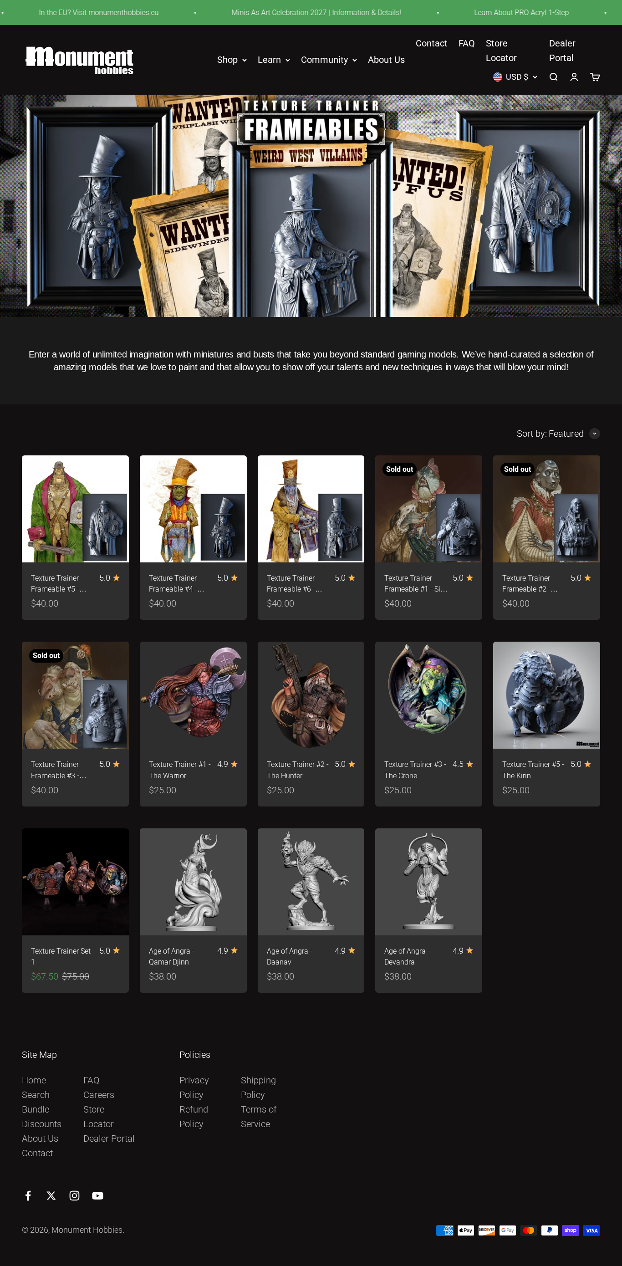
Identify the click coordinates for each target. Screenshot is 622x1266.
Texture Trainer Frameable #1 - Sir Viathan (413, 589)
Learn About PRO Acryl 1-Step (492, 12)
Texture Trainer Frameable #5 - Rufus (55, 589)
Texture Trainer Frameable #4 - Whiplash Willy (173, 589)
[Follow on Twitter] (51, 1195)
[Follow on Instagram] (74, 1195)
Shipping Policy (258, 1087)
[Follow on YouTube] (98, 1195)
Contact (432, 43)
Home (34, 1080)
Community (324, 60)
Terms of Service (259, 1116)
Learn (269, 60)
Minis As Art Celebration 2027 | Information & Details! (287, 12)
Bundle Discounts (41, 1116)
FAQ (467, 43)
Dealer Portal (109, 1138)
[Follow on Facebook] (28, 1195)
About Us (386, 60)
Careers (98, 1094)
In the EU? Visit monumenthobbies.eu (69, 12)
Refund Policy (193, 1116)
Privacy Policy (194, 1087)
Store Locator (98, 1116)
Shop (227, 60)
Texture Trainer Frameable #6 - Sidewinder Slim (292, 589)
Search (36, 1094)
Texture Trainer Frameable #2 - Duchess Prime (526, 589)
